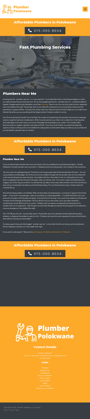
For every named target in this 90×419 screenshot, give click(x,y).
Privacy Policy (14, 410)
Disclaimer (36, 407)
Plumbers (45, 368)
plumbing (44, 104)
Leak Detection (45, 381)
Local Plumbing (45, 386)
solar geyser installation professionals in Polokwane (52, 232)
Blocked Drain (45, 370)
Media (45, 383)
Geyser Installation (45, 375)
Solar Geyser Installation (45, 388)
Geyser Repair (45, 378)
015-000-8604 (45, 358)
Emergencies (45, 373)
